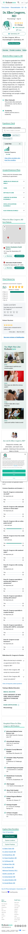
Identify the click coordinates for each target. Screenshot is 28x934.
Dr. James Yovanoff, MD (9, 852)
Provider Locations (15, 50)
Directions (9, 256)
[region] (14, 467)
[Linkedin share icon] (20, 926)
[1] (4, 311)
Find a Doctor (5, 7)
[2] (7, 311)
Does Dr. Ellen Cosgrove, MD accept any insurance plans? (12, 671)
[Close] (25, 454)
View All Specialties (8, 832)
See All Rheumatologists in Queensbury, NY (14, 889)
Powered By (4, 892)
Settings (14, 478)
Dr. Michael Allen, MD (8, 864)
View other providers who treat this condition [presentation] (12, 159)
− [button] (4, 229)
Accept (14, 474)
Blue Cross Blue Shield (11, 210)
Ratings (24, 50)
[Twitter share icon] (23, 926)
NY (22, 7)
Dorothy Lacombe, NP (8, 873)
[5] (17, 311)
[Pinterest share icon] (25, 926)
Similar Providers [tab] (10, 836)
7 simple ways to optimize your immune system (12, 367)
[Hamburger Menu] (4, 2)
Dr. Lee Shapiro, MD (8, 867)
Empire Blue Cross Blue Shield (11, 182)
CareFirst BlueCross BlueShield (10, 198)
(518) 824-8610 (20, 256)
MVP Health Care (9, 192)
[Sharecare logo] (14, 925)
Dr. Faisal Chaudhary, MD (9, 858)
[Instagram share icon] (18, 926)
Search (18, 2)
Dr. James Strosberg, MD (9, 880)
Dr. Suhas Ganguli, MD (8, 877)
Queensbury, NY (15, 34)
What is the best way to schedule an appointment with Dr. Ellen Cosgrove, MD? (13, 662)
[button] (23, 488)
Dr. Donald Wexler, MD (8, 883)
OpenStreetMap (17, 243)
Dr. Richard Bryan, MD (8, 855)
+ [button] (4, 227)
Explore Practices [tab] (10, 844)
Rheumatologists (15, 7)
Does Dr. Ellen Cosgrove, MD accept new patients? (12, 678)
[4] (13, 311)
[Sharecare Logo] (10, 2)
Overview (5, 50)
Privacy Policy (15, 465)
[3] (10, 311)
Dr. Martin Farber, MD (8, 848)
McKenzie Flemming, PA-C (9, 870)
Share (19, 30)
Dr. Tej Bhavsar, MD (7, 861)
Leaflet (11, 243)
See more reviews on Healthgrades (14, 337)
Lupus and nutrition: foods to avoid (13, 422)
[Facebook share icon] (15, 926)
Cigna (5, 188)
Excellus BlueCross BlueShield (10, 205)
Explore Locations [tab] (10, 840)
